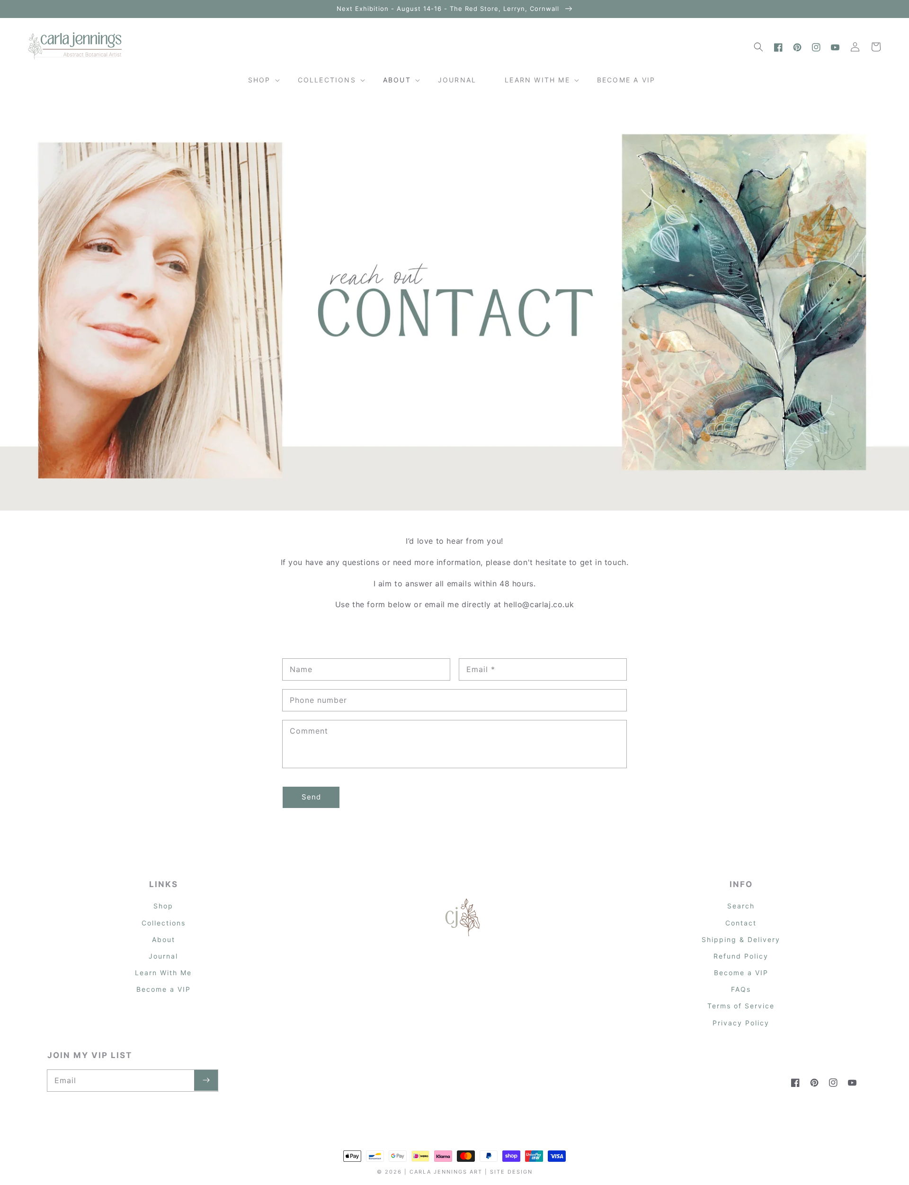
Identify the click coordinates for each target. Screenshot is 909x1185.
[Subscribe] (206, 1080)
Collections (164, 923)
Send (311, 796)
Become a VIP (163, 989)
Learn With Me (163, 973)
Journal (163, 956)
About (163, 939)
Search (741, 906)
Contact (741, 923)
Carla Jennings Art (446, 1171)
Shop (163, 906)
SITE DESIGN (511, 1171)
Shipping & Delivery (741, 939)
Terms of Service (741, 1006)
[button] (758, 46)
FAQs (741, 989)
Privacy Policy (741, 1023)
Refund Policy (740, 956)
